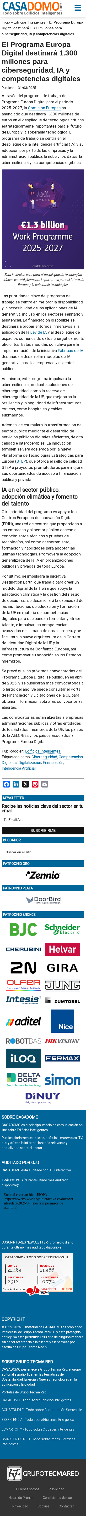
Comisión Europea (44, 107)
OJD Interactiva (59, 1170)
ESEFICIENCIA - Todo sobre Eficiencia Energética (38, 1420)
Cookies (43, 1506)
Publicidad (56, 1489)
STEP (21, 461)
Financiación (53, 762)
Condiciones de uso (57, 1498)
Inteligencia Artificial (19, 768)
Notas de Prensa (21, 1498)
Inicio (6, 22)
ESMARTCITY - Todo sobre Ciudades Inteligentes (38, 1429)
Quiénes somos (27, 1489)
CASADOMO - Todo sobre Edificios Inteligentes (36, 1400)
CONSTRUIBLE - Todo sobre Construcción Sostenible (42, 1410)
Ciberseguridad (44, 757)
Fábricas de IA (70, 350)
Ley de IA (38, 332)
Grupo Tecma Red (53, 1369)
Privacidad (20, 1506)
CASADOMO (32, 8)
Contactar (66, 1506)
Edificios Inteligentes (29, 22)
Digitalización (29, 762)
